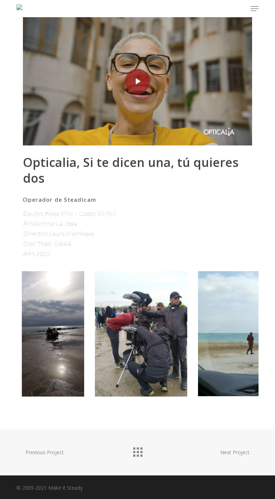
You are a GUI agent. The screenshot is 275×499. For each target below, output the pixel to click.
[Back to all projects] (137, 450)
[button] (255, 8)
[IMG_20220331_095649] (53, 334)
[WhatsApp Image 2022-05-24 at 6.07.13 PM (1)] (141, 334)
